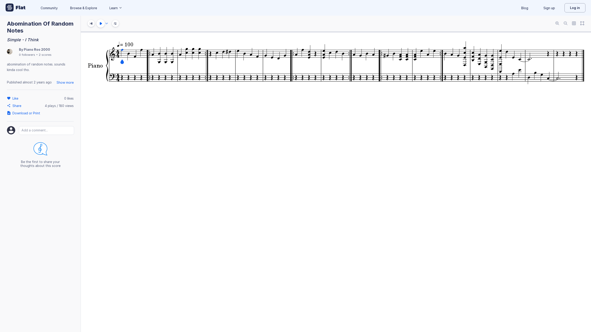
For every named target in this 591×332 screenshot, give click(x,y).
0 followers (27, 54)
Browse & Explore (83, 8)
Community (49, 8)
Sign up (549, 8)
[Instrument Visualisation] (115, 23)
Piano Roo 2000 (37, 49)
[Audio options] (107, 23)
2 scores (45, 54)
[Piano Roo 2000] (9, 52)
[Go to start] (91, 23)
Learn (113, 8)
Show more (65, 82)
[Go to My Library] (16, 7)
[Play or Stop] (100, 23)
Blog (524, 8)
